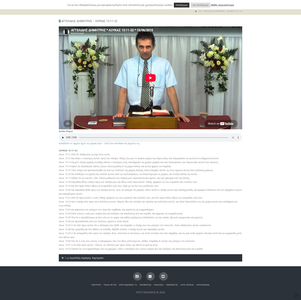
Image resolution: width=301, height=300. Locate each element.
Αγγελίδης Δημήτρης (80, 257)
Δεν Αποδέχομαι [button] (201, 5)
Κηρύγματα (97, 257)
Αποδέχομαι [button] (181, 5)
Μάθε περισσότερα (222, 4)
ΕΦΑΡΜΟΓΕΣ (172, 285)
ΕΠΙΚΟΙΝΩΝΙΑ (203, 285)
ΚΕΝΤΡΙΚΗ (96, 285)
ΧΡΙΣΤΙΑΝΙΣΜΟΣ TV (128, 285)
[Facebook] (137, 276)
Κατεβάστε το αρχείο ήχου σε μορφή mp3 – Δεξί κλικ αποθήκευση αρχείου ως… (100, 143)
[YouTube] (163, 276)
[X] (150, 276)
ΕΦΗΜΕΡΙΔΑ (145, 285)
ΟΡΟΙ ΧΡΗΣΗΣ (187, 285)
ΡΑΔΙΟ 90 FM (110, 285)
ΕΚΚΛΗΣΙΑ (158, 285)
